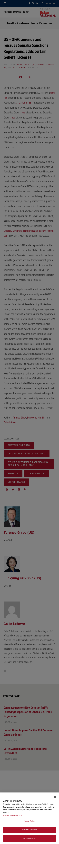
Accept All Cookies (29, 838)
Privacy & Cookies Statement (12, 815)
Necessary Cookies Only (30, 830)
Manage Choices (29, 821)
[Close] (55, 797)
